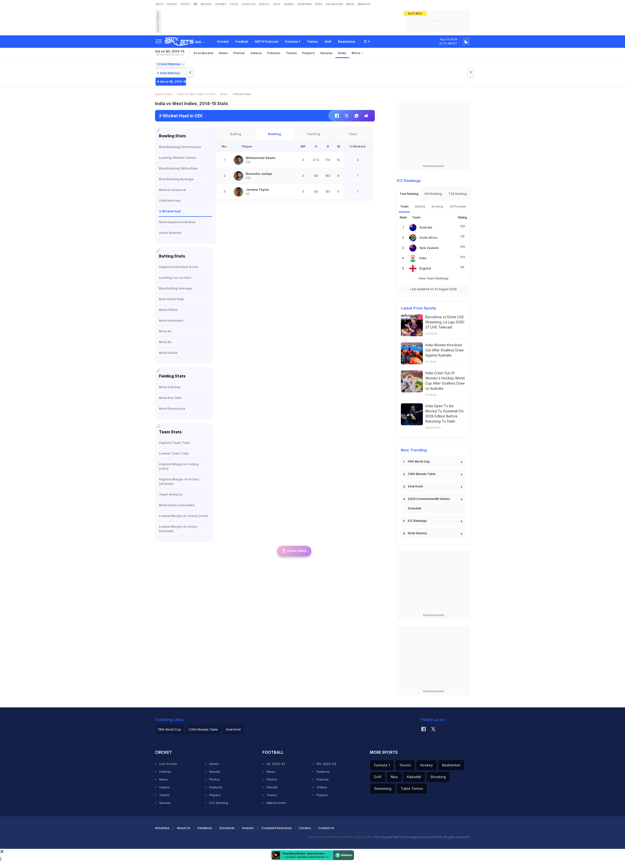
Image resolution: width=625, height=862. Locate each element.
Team (352, 134)
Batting (235, 134)
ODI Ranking (433, 194)
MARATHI (364, 4)
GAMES (289, 4)
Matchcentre (276, 803)
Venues (326, 53)
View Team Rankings (433, 278)
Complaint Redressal (276, 828)
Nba (394, 777)
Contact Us (326, 828)
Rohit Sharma (417, 533)
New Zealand (428, 248)
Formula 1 (292, 41)
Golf (328, 41)
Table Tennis (412, 788)
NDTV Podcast (266, 41)
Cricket (223, 41)
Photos (239, 53)
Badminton (346, 41)
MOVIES (206, 4)
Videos (256, 53)
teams (291, 53)
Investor (248, 828)
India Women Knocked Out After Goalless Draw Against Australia (444, 350)
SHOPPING (304, 4)
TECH (276, 4)
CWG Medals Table (422, 474)
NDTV (160, 4)
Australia (425, 227)
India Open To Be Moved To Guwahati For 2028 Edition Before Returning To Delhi (444, 413)
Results (214, 771)
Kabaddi (414, 777)
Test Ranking (409, 194)
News (223, 53)
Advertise (162, 828)
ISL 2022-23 (276, 764)
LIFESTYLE (248, 4)
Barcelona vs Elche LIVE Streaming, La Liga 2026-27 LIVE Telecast (445, 322)
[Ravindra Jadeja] (238, 176)
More (356, 53)
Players (214, 795)
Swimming (382, 788)
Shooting (438, 777)
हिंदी (195, 4)
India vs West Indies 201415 (196, 94)
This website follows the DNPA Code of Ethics (341, 837)
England (425, 268)
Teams (164, 795)
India (422, 258)
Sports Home (163, 94)
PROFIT (185, 4)
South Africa (428, 237)
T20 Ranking (457, 194)
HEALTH (264, 4)
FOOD (234, 4)
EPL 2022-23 (326, 764)
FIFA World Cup (419, 461)
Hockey (431, 361)
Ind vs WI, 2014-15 (169, 53)
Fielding (313, 134)
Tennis (312, 41)
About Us (183, 828)
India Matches (170, 73)
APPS (319, 4)
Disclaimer (227, 828)
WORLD (172, 4)
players (308, 53)
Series (214, 764)
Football (241, 41)
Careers (305, 828)
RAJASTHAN (334, 4)
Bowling (274, 134)
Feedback (205, 828)
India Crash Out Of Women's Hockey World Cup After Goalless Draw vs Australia (445, 380)
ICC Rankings (417, 521)
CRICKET (221, 4)
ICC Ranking (218, 803)
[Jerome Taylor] (238, 192)
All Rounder (458, 206)
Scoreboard (203, 53)
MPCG (350, 4)
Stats (342, 53)
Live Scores (168, 764)
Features (215, 787)
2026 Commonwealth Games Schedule (429, 503)
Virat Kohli (415, 486)
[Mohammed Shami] (238, 160)
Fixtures (274, 53)
